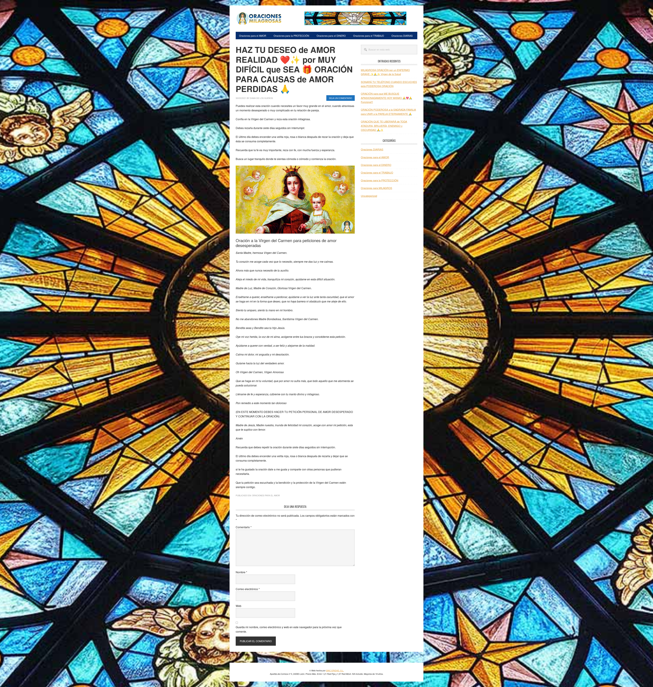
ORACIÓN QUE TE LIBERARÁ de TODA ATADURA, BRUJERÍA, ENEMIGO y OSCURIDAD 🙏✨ (384, 126)
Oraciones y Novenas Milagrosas (259, 18)
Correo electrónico (248, 589)
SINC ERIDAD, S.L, (335, 670)
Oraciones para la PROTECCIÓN (379, 180)
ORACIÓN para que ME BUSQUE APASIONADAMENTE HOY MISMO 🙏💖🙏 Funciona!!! (386, 98)
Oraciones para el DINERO (376, 165)
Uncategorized (369, 196)
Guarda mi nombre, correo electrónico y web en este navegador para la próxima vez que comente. (289, 629)
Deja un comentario (340, 98)
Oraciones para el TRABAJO (377, 172)
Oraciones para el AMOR (266, 495)
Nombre (241, 572)
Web (238, 606)
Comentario (244, 527)
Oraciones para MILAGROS (376, 188)
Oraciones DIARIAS (372, 149)
